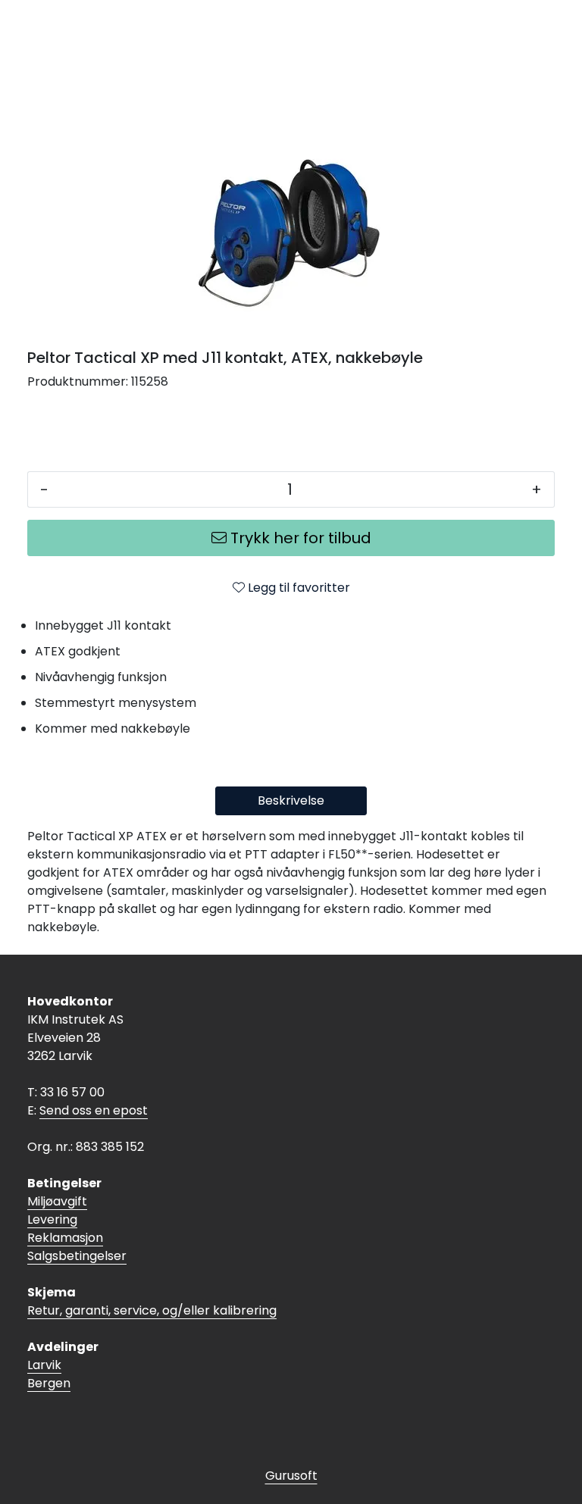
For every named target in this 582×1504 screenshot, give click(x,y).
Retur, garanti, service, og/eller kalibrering (152, 1310)
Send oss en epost (93, 1110)
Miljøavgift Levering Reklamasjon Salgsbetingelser (77, 1229)
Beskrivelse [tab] (291, 800)
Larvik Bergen (48, 1374)
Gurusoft (291, 1475)
